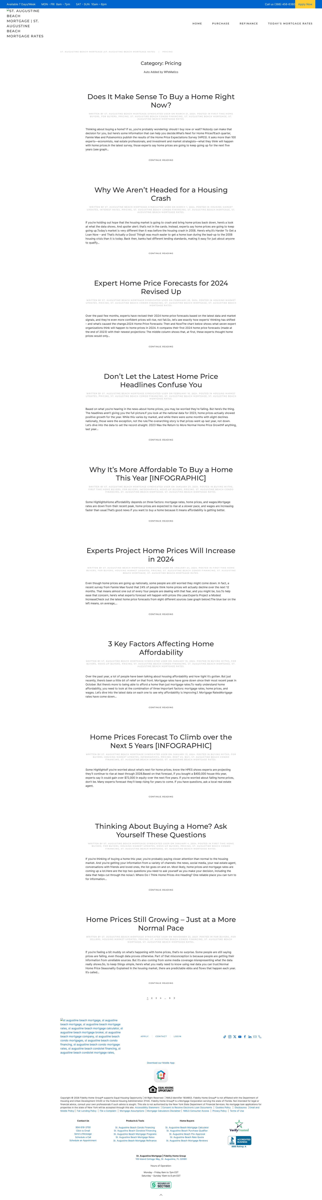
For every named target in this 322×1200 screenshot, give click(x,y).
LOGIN (177, 1036)
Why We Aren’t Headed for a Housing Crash (161, 194)
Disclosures (241, 1107)
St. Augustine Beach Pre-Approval (187, 1134)
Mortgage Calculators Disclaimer (164, 1110)
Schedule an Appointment (83, 1140)
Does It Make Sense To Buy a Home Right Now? (161, 100)
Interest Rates (110, 209)
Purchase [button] (221, 23)
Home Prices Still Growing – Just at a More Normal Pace (161, 923)
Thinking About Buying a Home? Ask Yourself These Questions (161, 830)
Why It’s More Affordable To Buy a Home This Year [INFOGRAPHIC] (161, 473)
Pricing (124, 116)
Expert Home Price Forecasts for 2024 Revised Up (161, 287)
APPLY (145, 1036)
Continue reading (161, 160)
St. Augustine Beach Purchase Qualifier (187, 1130)
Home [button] (197, 23)
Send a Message (83, 1133)
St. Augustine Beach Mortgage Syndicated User (137, 114)
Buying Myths (223, 487)
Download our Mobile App (160, 1062)
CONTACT (161, 1036)
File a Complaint (108, 1110)
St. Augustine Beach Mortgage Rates (190, 492)
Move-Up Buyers (171, 489)
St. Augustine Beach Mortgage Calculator (187, 1127)
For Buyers (109, 116)
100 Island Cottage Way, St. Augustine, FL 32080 (161, 1159)
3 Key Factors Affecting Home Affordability (161, 648)
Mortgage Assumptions (132, 1110)
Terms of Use (237, 1110)
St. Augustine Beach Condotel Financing (135, 1130)
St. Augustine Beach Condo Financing (156, 116)
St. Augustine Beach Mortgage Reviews (187, 1140)
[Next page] (174, 998)
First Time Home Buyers (104, 489)
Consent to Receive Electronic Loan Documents (187, 1107)
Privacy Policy (219, 1110)
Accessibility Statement (147, 1107)
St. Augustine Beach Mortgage (205, 116)
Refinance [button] (249, 23)
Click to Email (83, 1130)
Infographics (149, 489)
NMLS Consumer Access (196, 1110)
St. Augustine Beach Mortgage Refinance (135, 1140)
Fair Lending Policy (86, 1110)
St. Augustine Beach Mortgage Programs (135, 1134)
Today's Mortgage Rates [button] (290, 23)
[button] (161, 1195)
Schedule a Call (83, 1137)
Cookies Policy (223, 1107)
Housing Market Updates (132, 570)
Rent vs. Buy (181, 757)
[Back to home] (25, 23)
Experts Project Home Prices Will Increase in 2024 (161, 554)
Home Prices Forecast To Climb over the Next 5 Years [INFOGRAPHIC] (161, 741)
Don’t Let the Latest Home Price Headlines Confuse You (161, 380)
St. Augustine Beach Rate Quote (187, 1137)
